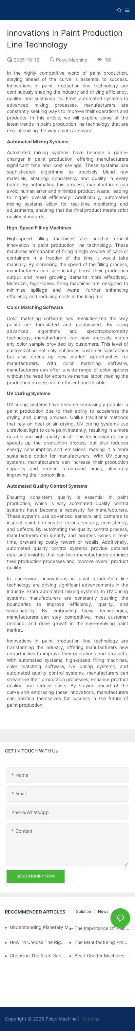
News (103, 911)
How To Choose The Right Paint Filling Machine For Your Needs (38, 942)
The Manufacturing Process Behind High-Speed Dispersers (102, 942)
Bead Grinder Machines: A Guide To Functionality (102, 955)
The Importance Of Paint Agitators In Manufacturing (102, 928)
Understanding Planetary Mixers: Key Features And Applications (43, 927)
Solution (83, 911)
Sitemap (90, 1019)
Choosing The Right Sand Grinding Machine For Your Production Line (38, 955)
